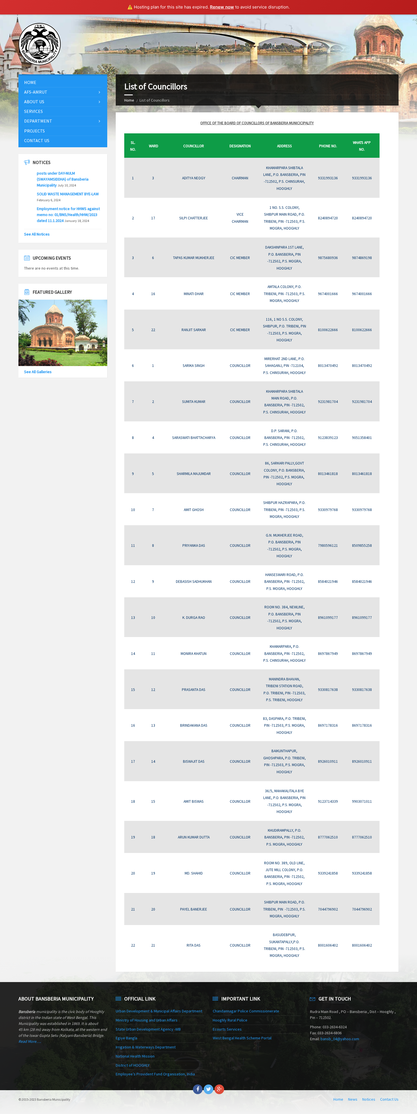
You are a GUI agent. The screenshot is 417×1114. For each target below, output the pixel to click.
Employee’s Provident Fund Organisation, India (155, 1074)
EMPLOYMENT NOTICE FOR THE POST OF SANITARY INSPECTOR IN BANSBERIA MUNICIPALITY (67, 222)
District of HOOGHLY (132, 1065)
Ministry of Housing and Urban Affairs (147, 1020)
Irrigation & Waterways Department (146, 1047)
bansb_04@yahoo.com (340, 1038)
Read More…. (29, 1041)
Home (129, 100)
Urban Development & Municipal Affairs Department (159, 1011)
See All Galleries (38, 371)
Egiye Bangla (126, 1038)
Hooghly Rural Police (230, 1020)
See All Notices (37, 234)
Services (33, 111)
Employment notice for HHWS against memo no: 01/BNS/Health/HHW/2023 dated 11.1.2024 (68, 201)
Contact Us (36, 140)
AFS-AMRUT (35, 92)
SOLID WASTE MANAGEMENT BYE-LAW (68, 181)
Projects (34, 131)
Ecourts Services (227, 1029)
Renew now (222, 7)
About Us (34, 101)
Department (38, 121)
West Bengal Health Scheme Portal (242, 1038)
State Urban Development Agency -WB (148, 1029)
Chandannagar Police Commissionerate (246, 1011)
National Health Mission (135, 1056)
